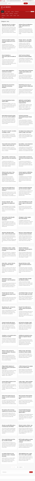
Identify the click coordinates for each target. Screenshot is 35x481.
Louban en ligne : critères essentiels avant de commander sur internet (25, 382)
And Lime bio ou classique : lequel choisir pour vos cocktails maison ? (25, 323)
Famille (3, 13)
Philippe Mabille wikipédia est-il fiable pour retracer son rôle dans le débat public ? (8, 367)
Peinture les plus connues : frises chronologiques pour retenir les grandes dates (8, 173)
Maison (15, 15)
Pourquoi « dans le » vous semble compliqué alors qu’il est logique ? (25, 40)
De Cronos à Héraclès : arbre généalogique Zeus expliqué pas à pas (8, 203)
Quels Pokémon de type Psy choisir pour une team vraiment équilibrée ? (9, 116)
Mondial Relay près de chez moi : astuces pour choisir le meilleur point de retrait (26, 86)
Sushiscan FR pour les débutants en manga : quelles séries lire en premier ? (25, 26)
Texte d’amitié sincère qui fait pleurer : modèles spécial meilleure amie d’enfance (26, 72)
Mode (18, 15)
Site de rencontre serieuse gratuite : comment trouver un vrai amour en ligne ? (25, 397)
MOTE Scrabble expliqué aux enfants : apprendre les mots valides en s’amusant (26, 441)
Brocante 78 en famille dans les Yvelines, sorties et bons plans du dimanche (25, 308)
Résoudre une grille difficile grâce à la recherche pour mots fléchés (8, 426)
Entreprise (17, 11)
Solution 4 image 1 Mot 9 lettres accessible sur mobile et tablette (25, 351)
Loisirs (11, 15)
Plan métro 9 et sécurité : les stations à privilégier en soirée (9, 131)
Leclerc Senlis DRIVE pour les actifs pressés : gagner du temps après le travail (25, 203)
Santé (3, 17)
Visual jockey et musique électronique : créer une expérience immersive (8, 280)
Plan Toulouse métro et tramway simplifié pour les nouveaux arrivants (9, 410)
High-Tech (16, 13)
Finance (6, 13)
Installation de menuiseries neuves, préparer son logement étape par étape (25, 337)
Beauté (9, 11)
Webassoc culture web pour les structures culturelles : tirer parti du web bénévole (8, 352)
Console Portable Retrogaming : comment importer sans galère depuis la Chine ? (25, 411)
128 (17, 467)
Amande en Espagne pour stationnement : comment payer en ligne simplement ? (25, 249)
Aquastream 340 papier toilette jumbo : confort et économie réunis (8, 233)
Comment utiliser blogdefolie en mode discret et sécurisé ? (8, 71)
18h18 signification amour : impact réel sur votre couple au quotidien (25, 454)
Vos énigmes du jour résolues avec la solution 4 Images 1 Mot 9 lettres (26, 131)
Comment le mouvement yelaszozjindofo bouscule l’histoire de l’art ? (25, 117)
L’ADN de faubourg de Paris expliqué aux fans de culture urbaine (26, 367)
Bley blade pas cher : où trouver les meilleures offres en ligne (8, 307)
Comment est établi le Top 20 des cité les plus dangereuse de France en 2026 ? (8, 41)
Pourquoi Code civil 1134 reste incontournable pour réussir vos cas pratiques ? (8, 294)
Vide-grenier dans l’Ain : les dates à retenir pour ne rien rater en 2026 (8, 25)
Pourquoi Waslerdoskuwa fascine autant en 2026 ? (8, 101)
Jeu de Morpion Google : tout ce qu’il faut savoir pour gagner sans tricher (26, 293)
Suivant (20, 467)
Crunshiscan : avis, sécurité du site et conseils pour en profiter (9, 336)
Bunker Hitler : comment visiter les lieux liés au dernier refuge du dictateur (8, 264)
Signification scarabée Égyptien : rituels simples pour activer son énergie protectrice (25, 101)
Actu (2, 11)
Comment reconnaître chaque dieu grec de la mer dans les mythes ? (25, 188)
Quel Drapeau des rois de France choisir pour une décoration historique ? (8, 86)
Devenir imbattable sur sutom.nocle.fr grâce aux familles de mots (9, 56)
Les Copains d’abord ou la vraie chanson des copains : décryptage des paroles (8, 455)
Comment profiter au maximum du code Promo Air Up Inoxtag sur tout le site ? (26, 158)
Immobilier (3, 15)
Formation (11, 13)
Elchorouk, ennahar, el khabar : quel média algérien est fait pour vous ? (25, 426)
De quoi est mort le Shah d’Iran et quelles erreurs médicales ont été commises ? (8, 189)
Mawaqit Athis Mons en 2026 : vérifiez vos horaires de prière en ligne (25, 264)
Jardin (8, 15)
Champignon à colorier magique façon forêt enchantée (25, 218)
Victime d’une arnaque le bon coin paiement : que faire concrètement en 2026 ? (8, 397)
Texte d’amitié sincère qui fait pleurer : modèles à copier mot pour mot (9, 144)
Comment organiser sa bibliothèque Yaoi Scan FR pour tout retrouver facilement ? (25, 173)
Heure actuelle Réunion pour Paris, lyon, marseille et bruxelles (8, 440)
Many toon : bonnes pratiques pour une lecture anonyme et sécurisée (25, 233)
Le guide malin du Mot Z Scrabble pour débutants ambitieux (25, 279)
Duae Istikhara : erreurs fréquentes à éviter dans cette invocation (26, 144)
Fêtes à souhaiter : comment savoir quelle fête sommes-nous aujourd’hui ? (9, 158)
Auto (5, 11)
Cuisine (12, 11)
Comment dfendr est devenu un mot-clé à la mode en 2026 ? (9, 382)
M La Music (6, 7)
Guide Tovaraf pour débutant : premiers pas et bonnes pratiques (25, 56)
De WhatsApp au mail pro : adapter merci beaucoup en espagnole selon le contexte (9, 249)
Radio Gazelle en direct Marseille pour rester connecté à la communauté (8, 218)
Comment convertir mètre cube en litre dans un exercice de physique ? (8, 323)
